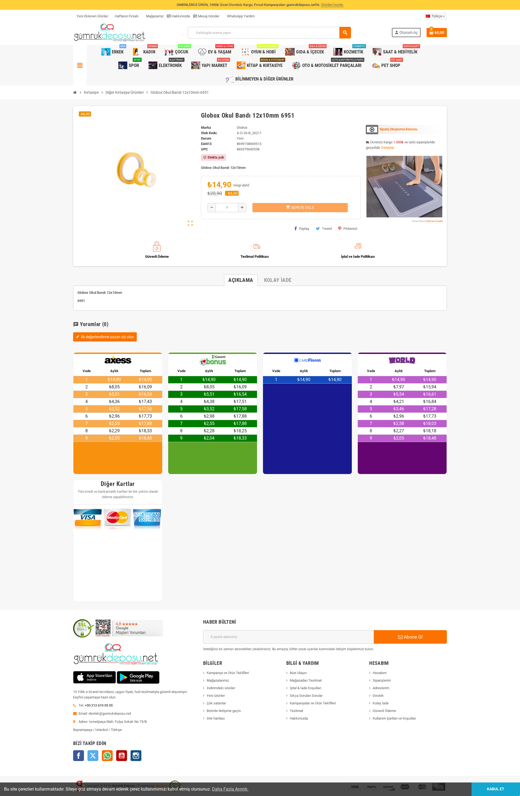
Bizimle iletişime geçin (224, 711)
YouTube (121, 755)
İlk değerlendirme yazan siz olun (105, 337)
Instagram (136, 755)
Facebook (78, 755)
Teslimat (296, 711)
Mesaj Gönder (208, 16)
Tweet (327, 229)
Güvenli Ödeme (384, 711)
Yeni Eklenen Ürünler (92, 16)
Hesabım (379, 673)
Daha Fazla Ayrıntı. (230, 789)
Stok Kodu (209, 133)
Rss (107, 755)
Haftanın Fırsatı (126, 16)
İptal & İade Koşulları (305, 688)
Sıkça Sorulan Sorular (306, 696)
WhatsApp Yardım (240, 16)
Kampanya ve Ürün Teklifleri (228, 673)
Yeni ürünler (216, 696)
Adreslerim (381, 688)
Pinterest (350, 229)
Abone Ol (412, 637)
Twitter (92, 755)
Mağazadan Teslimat (306, 680)
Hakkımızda (180, 16)
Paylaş (304, 229)
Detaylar (387, 148)
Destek (378, 696)
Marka (206, 127)
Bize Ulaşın (298, 673)
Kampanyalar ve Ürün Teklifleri (313, 703)
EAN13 (206, 144)
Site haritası (216, 718)
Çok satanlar (216, 703)
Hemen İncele (434, 221)
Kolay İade (381, 703)
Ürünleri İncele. (332, 5)
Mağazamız (154, 16)
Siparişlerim (382, 680)
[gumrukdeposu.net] (110, 32)
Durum (206, 138)
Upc (204, 149)
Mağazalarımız (218, 680)
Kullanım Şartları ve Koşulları (394, 718)
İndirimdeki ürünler (221, 688)
